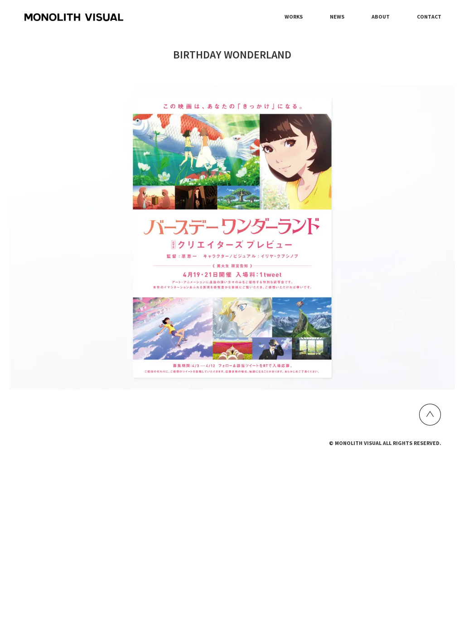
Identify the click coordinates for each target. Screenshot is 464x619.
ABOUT (381, 16)
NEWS (337, 16)
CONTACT (429, 16)
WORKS (294, 16)
